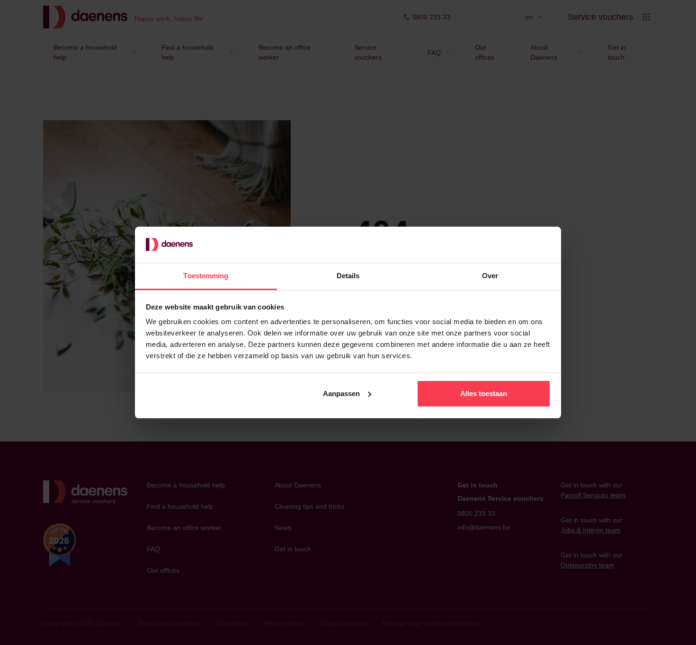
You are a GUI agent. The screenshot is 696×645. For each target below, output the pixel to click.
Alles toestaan (483, 393)
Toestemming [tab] (205, 276)
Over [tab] (490, 276)
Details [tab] (348, 276)
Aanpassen (341, 393)
